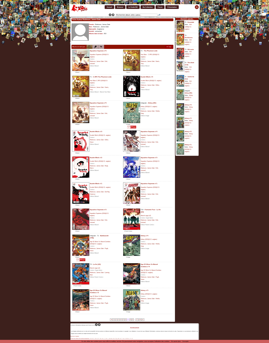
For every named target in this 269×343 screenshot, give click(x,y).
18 (140, 319)
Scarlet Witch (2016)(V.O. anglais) (151, 80)
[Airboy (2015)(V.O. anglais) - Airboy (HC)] (131, 122)
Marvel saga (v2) (146, 215)
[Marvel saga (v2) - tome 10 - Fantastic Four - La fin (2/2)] (131, 229)
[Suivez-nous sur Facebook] (110, 15)
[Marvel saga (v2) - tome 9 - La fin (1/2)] (80, 284)
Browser (120, 7)
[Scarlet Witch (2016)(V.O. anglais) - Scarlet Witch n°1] (80, 203)
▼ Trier (168, 47)
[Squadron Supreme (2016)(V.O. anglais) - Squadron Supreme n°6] (80, 70)
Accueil (109, 7)
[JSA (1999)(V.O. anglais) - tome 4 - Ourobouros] (180, 45)
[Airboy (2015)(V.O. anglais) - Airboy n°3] (131, 310)
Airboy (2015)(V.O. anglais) (149, 106)
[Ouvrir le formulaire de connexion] (197, 7)
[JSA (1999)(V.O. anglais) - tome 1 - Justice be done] (180, 86)
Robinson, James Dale (97, 61)
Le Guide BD (133, 7)
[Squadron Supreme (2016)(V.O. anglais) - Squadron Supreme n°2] (80, 229)
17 (137, 319)
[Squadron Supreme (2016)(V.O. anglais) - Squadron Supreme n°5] (80, 122)
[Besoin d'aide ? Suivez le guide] (113, 15)
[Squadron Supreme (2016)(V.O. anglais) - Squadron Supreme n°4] (131, 151)
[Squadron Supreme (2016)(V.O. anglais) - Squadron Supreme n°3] (131, 177)
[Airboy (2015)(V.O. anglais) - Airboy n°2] (180, 141)
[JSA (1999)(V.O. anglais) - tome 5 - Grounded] (180, 31)
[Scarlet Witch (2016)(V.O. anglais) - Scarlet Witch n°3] (80, 151)
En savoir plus (176, 341)
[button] (89, 47)
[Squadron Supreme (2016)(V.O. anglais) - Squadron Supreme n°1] (131, 203)
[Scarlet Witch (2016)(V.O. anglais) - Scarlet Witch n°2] (80, 177)
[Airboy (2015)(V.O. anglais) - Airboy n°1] (180, 154)
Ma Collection (148, 7)
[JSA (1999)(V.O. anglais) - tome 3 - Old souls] (180, 59)
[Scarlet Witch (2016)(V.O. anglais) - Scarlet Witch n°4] (131, 96)
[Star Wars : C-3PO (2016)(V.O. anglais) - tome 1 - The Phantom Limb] (131, 70)
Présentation (172, 7)
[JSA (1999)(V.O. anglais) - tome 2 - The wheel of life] (180, 70)
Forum (160, 7)
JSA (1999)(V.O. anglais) (188, 27)
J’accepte (185, 341)
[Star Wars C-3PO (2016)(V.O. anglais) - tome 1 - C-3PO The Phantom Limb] (80, 96)
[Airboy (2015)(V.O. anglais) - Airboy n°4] (131, 255)
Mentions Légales (74, 336)
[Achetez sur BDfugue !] (131, 128)
